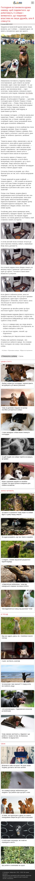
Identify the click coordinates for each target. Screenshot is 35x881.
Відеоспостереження (26, 350)
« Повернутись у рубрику (9, 356)
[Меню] (32, 2)
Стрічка (21, 356)
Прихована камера (13, 350)
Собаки (5, 350)
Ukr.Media (29, 93)
